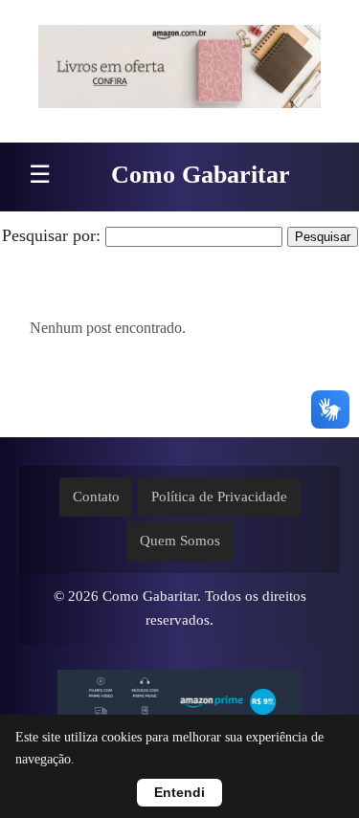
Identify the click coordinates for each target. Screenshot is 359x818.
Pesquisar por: (51, 235)
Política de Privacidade (219, 496)
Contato (96, 496)
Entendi (179, 792)
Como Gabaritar (200, 174)
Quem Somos (180, 540)
